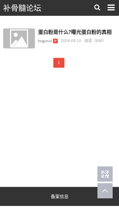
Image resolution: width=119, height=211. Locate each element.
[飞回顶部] (105, 190)
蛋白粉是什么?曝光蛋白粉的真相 (75, 31)
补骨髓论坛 (22, 8)
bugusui (45, 40)
